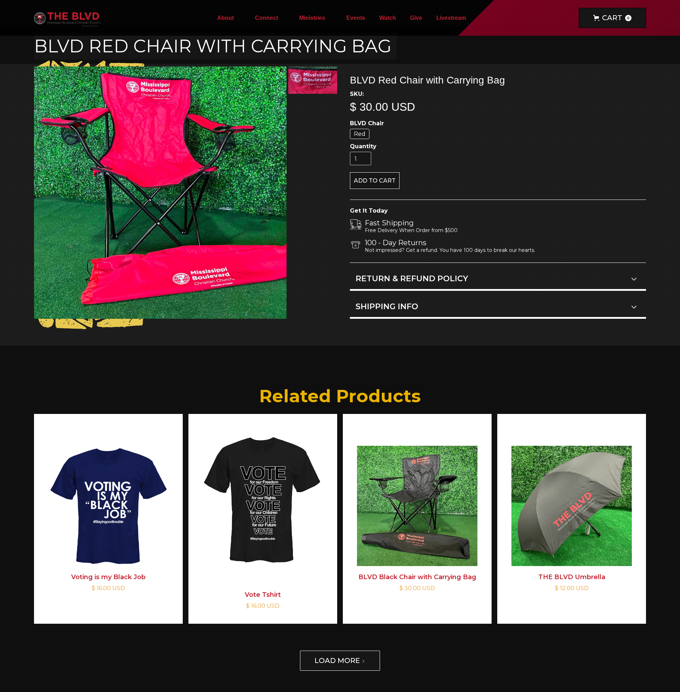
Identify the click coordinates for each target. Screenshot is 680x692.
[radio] (359, 134)
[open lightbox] (160, 193)
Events (355, 18)
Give (416, 18)
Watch (387, 18)
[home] (67, 18)
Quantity (363, 146)
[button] (229, 18)
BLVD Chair (367, 123)
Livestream (451, 18)
